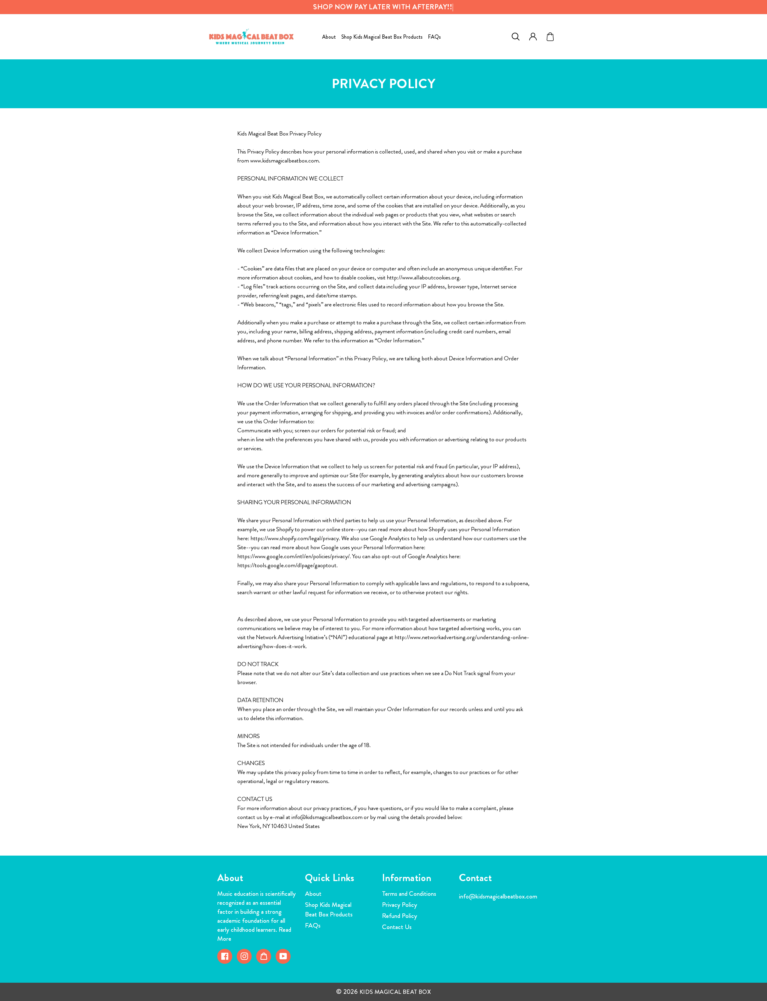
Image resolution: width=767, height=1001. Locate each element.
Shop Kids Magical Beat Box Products (329, 909)
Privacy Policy (399, 904)
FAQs (313, 925)
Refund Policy (399, 915)
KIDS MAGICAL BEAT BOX (395, 992)
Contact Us (397, 926)
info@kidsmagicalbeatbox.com (498, 896)
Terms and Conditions (409, 893)
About (313, 893)
